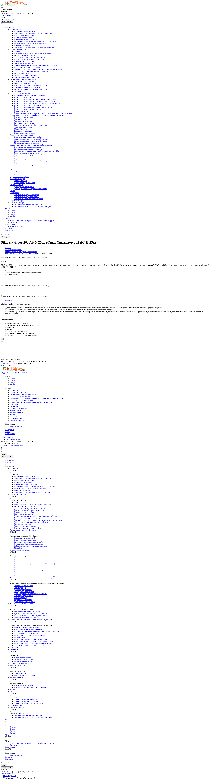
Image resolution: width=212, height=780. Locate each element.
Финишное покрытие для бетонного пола (30, 57)
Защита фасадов (20, 119)
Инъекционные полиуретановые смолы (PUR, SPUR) (34, 101)
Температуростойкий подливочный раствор (30, 165)
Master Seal (18, 91)
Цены (7, 432)
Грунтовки (14, 167)
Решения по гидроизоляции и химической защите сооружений (33, 221)
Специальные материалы (23, 63)
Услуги (8, 219)
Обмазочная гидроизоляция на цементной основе (33, 33)
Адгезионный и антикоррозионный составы (31, 139)
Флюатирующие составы (23, 127)
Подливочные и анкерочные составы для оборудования (31, 145)
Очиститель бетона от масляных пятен (28, 199)
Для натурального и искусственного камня (30, 189)
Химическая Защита (17, 179)
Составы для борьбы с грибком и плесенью (30, 125)
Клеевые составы (16, 185)
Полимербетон (19, 157)
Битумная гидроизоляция (23, 45)
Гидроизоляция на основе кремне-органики (30, 95)
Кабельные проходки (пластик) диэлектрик (30, 89)
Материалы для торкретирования (26, 143)
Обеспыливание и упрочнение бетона (28, 77)
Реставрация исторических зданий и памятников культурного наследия (37, 115)
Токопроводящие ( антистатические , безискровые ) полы (35, 65)
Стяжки (17, 51)
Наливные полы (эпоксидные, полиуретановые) (32, 53)
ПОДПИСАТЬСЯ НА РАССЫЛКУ (14, 373)
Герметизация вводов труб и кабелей (24, 79)
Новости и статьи (16, 226)
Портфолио (9, 430)
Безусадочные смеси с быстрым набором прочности (33, 161)
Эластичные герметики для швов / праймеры (31, 71)
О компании (14, 211)
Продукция (9, 27)
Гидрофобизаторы (16, 201)
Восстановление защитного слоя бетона (29, 137)
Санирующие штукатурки (24, 123)
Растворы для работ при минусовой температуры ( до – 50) (36, 151)
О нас (7, 209)
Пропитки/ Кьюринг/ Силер (24, 61)
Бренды (12, 213)
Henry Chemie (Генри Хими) (24, 183)
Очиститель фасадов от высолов (26, 197)
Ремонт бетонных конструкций (21, 135)
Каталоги (13, 223)
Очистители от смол (21, 111)
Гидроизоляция (15, 29)
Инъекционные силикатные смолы (27, 109)
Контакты (9, 230)
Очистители (14, 193)
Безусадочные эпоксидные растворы (28, 149)
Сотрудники (14, 215)
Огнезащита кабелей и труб (24, 81)
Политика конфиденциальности (13, 445)
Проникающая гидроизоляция (25, 39)
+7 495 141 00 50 (7, 15)
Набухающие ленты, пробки (24, 35)
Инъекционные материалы (20, 93)
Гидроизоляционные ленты (24, 31)
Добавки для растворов (23, 121)
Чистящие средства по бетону (25, 75)
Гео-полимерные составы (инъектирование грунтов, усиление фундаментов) (43, 113)
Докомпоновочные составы (24, 133)
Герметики (14, 169)
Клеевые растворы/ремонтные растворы (29, 59)
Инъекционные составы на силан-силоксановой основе (35, 99)
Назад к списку (6, 365)
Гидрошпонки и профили (19, 177)
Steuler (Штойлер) (20, 181)
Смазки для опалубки (18, 203)
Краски (12, 191)
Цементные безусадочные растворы (27, 147)
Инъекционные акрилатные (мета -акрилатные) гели (34, 107)
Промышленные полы (18, 49)
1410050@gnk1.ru (7, 19)
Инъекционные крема (22, 97)
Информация (10, 224)
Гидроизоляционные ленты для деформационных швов (35, 41)
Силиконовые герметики (23, 173)
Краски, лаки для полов (23, 73)
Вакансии (13, 217)
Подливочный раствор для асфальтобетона (30, 155)
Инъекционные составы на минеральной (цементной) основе (37, 103)
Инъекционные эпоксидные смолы (27, 105)
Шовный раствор (20, 129)
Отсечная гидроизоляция (23, 117)
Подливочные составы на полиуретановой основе (33, 163)
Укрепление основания (23, 131)
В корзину (6, 363)
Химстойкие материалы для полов (27, 67)
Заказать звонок (7, 21)
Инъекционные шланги (23, 37)
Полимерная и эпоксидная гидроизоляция (30, 43)
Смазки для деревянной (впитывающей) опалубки (33, 207)
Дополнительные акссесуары (25, 83)
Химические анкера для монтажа (26, 153)
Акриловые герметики (22, 171)
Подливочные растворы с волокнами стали (30, 159)
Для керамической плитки (24, 187)
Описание (9, 300)
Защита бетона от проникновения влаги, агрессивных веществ (38, 69)
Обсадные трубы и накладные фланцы (28, 87)
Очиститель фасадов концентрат (26, 195)
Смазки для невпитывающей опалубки (29, 205)
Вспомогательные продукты (25, 55)
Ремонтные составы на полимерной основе (30, 141)
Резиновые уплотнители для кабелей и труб (30, 85)
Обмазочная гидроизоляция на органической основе (34, 47)
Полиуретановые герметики (24, 175)
